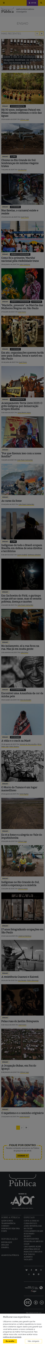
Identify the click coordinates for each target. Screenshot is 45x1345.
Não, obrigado (33, 1341)
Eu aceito (10, 1341)
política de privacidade (12, 1337)
